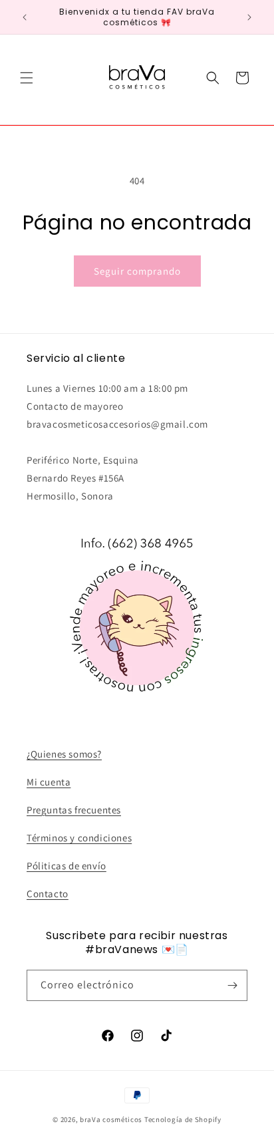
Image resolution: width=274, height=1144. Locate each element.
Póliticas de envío (66, 865)
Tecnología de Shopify (182, 1119)
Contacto (47, 893)
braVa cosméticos (111, 1119)
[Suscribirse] (232, 985)
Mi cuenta (48, 782)
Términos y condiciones (79, 837)
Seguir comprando (137, 271)
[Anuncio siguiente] (249, 17)
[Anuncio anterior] (24, 17)
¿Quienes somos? (64, 754)
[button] (26, 77)
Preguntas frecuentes (74, 809)
